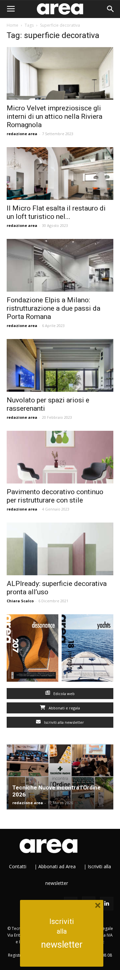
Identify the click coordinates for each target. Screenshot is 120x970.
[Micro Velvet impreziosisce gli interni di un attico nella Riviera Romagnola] (60, 73)
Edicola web (63, 693)
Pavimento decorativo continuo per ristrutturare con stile (55, 496)
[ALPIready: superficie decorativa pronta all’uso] (60, 549)
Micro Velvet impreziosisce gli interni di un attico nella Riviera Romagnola (54, 116)
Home (12, 25)
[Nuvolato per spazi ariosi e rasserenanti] (60, 365)
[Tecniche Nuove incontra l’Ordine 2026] (60, 777)
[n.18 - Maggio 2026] (87, 649)
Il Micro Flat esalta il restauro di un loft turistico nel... (56, 212)
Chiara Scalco (20, 600)
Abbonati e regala (64, 707)
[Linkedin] (106, 903)
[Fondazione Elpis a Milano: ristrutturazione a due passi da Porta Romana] (60, 265)
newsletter (62, 944)
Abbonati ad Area (57, 866)
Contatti (17, 866)
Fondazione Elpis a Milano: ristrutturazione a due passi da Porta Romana (53, 308)
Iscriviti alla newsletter (63, 722)
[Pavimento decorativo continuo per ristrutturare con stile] (60, 457)
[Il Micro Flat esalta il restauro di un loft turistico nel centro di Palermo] (60, 173)
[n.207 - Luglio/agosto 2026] (32, 649)
